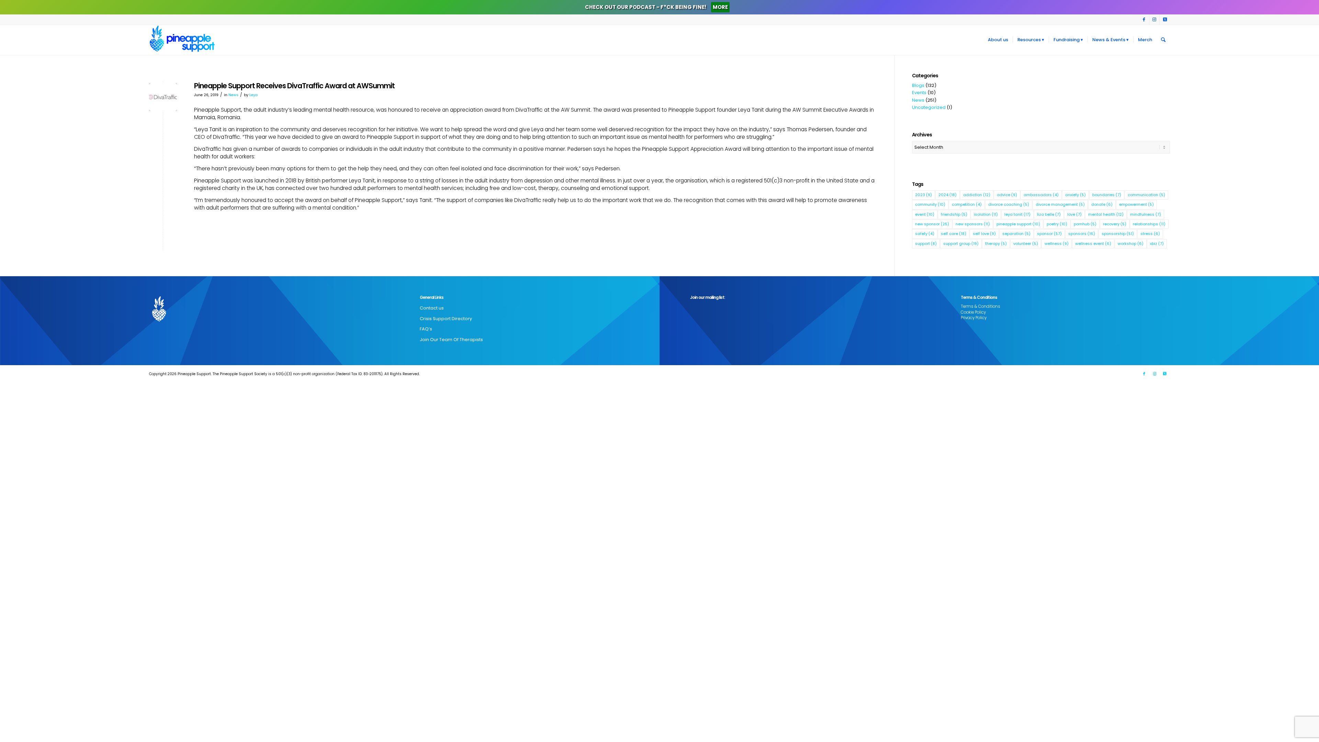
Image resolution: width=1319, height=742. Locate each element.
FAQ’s (426, 329)
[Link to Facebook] (1144, 19)
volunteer (1025, 243)
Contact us (432, 308)
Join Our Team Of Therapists (451, 339)
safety (924, 233)
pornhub (1085, 224)
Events (919, 92)
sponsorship (1118, 233)
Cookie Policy (973, 312)
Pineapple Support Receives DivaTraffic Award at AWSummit (294, 86)
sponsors (1081, 233)
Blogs (918, 85)
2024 (947, 195)
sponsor (1049, 233)
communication (1146, 195)
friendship (954, 214)
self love (984, 233)
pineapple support (1018, 224)
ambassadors (1041, 195)
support (926, 243)
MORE (720, 7)
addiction (976, 195)
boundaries (1106, 195)
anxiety (1075, 195)
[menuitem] (998, 40)
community (930, 204)
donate (1102, 204)
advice (1007, 195)
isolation (986, 214)
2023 (923, 195)
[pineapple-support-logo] (182, 40)
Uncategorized (929, 107)
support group (961, 243)
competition (967, 204)
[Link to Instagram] (1154, 19)
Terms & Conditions (980, 306)
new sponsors (973, 224)
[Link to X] (1165, 19)
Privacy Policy (974, 318)
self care (953, 233)
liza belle (1049, 214)
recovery (1114, 224)
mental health (1106, 214)
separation (1016, 233)
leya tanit (1017, 214)
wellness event (1093, 243)
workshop (1130, 243)
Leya (253, 95)
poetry (1057, 224)
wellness (1057, 243)
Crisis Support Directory (446, 318)
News (233, 95)
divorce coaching (1008, 204)
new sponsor (932, 224)
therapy (996, 243)
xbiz (1157, 243)
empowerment (1136, 204)
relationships (1149, 224)
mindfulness (1145, 214)
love (1074, 214)
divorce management (1060, 204)
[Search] (1163, 40)
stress (1150, 233)
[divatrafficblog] (163, 97)
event (924, 214)
